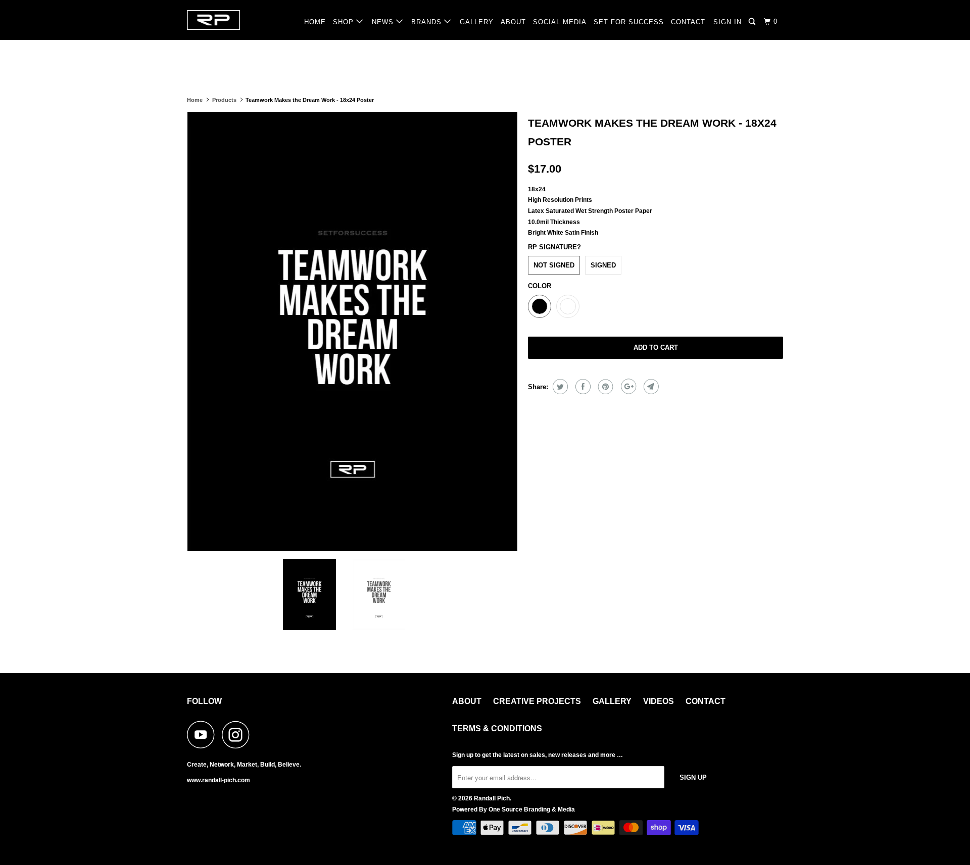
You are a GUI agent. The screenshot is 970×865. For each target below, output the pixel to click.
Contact (705, 701)
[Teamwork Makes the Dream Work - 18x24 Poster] (357, 332)
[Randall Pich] (238, 20)
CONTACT (688, 22)
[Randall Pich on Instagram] (238, 734)
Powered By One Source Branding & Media (513, 809)
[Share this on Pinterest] (604, 386)
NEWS (384, 22)
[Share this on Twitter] (559, 386)
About (466, 701)
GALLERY (477, 22)
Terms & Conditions (497, 728)
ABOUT (513, 22)
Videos (658, 701)
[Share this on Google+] (627, 386)
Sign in (727, 22)
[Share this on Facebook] (582, 386)
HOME (315, 22)
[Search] (753, 21)
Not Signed (554, 265)
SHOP (344, 22)
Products (224, 100)
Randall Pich (492, 798)
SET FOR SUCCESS (629, 22)
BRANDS (427, 22)
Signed (603, 265)
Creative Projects (537, 701)
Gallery (612, 701)
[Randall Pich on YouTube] (203, 734)
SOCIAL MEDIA (560, 22)
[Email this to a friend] (650, 386)
